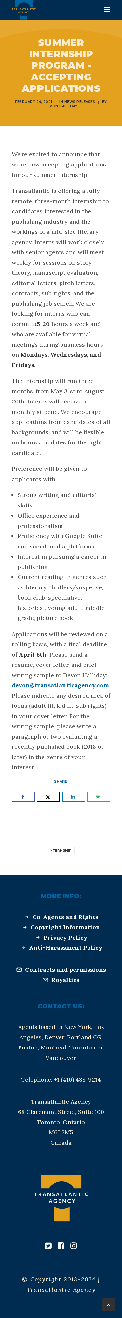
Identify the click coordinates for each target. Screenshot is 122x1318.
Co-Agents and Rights (65, 917)
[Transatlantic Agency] (24, 10)
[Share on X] (48, 797)
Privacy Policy (65, 937)
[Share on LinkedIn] (73, 797)
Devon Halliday (61, 106)
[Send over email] (98, 797)
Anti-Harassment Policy (65, 947)
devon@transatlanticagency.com (60, 685)
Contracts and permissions (65, 969)
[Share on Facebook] (23, 797)
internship (60, 850)
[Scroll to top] (108, 1304)
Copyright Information (65, 927)
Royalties (65, 979)
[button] (107, 10)
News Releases (79, 102)
